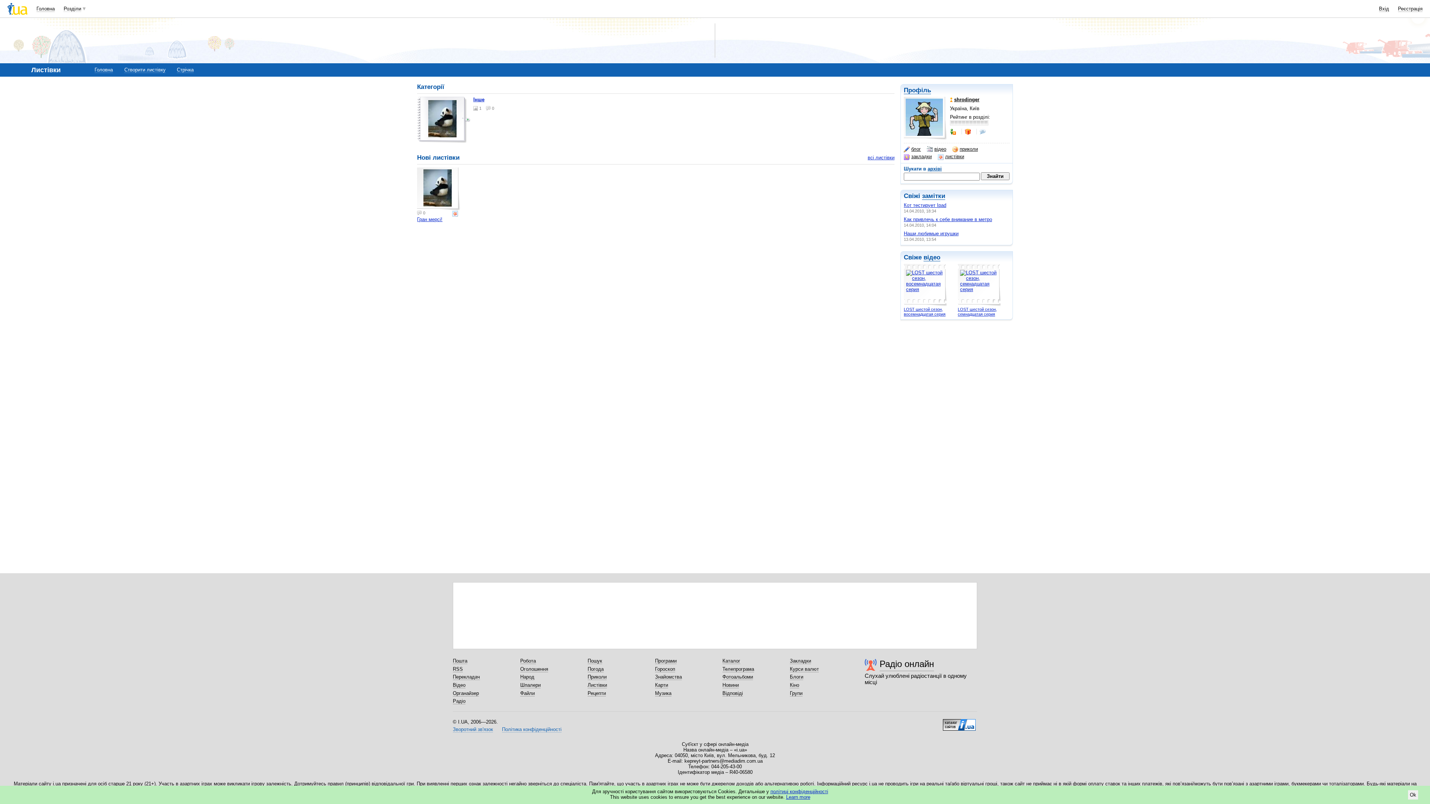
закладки (921, 156)
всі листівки (881, 157)
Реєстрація (1410, 9)
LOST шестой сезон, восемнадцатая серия (925, 311)
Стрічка (185, 70)
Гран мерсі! (429, 219)
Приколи (597, 677)
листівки (954, 156)
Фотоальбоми (737, 677)
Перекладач (466, 677)
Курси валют (804, 669)
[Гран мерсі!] (438, 189)
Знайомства (668, 677)
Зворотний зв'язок (473, 729)
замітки (933, 196)
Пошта (460, 661)
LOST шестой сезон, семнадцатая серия (977, 311)
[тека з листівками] (443, 120)
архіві (935, 169)
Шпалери (530, 685)
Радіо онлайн (907, 664)
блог (916, 149)
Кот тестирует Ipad (925, 205)
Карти (661, 685)
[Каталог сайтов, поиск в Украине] (959, 722)
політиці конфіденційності (799, 791)
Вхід (1384, 9)
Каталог (731, 661)
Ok (1413, 795)
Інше (478, 99)
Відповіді (732, 693)
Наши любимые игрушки (931, 233)
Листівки (597, 685)
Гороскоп (665, 669)
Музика (663, 693)
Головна (45, 9)
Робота (528, 661)
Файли (527, 693)
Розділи (72, 9)
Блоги (796, 677)
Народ (527, 677)
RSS (458, 669)
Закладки (800, 661)
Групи (796, 693)
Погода (596, 669)
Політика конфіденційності (532, 729)
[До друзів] (953, 132)
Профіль (917, 90)
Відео (459, 685)
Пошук (595, 661)
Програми (666, 661)
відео (940, 149)
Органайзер (466, 693)
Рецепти (597, 693)
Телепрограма (738, 669)
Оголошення (534, 669)
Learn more (798, 797)
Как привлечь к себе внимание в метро (948, 219)
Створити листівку (145, 70)
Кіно (794, 685)
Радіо (459, 701)
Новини (730, 685)
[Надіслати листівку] (456, 214)
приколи (969, 149)
